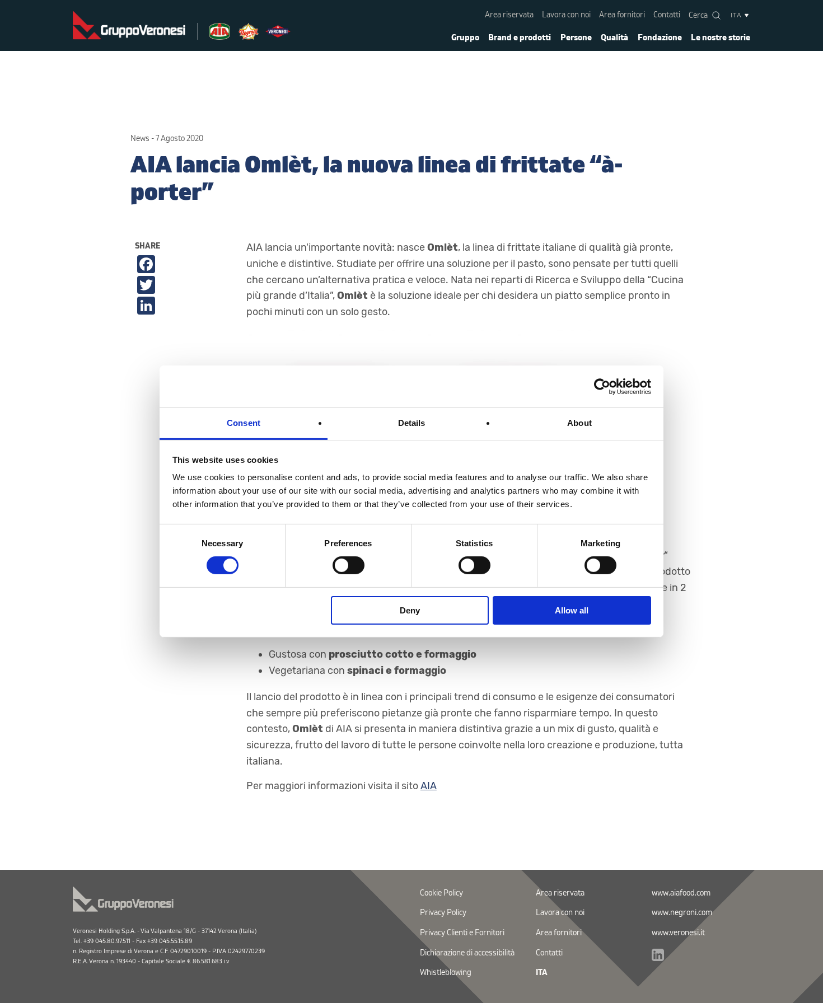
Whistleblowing (445, 972)
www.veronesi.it (678, 933)
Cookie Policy (441, 893)
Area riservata (509, 15)
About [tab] (579, 423)
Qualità (614, 37)
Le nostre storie (720, 37)
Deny (410, 610)
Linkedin (658, 955)
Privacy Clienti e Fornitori (462, 933)
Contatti (666, 15)
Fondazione (660, 37)
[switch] (348, 565)
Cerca (698, 15)
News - (142, 138)
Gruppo (465, 37)
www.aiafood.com (681, 893)
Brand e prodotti (519, 37)
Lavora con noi (566, 15)
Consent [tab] (243, 423)
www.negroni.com (682, 912)
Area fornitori (622, 15)
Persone (576, 37)
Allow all (571, 610)
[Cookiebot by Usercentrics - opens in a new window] (602, 386)
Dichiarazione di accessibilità (467, 953)
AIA (428, 786)
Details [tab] (411, 423)
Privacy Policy (443, 912)
